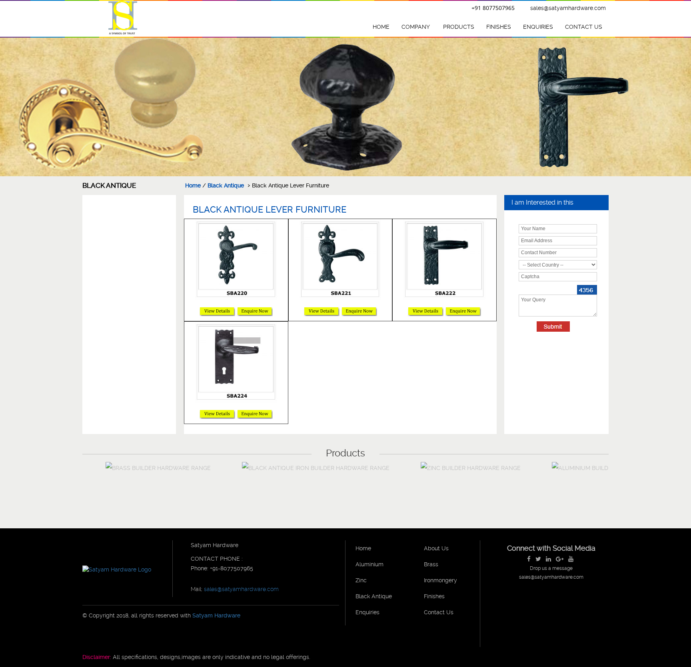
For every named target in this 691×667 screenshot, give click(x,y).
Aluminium (369, 564)
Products (458, 27)
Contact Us (583, 27)
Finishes (498, 27)
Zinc (361, 580)
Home (381, 27)
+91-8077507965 (230, 568)
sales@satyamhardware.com (568, 8)
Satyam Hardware (216, 615)
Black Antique (226, 185)
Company (415, 27)
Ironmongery (440, 580)
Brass (431, 564)
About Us (436, 548)
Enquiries (538, 27)
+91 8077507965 (493, 8)
